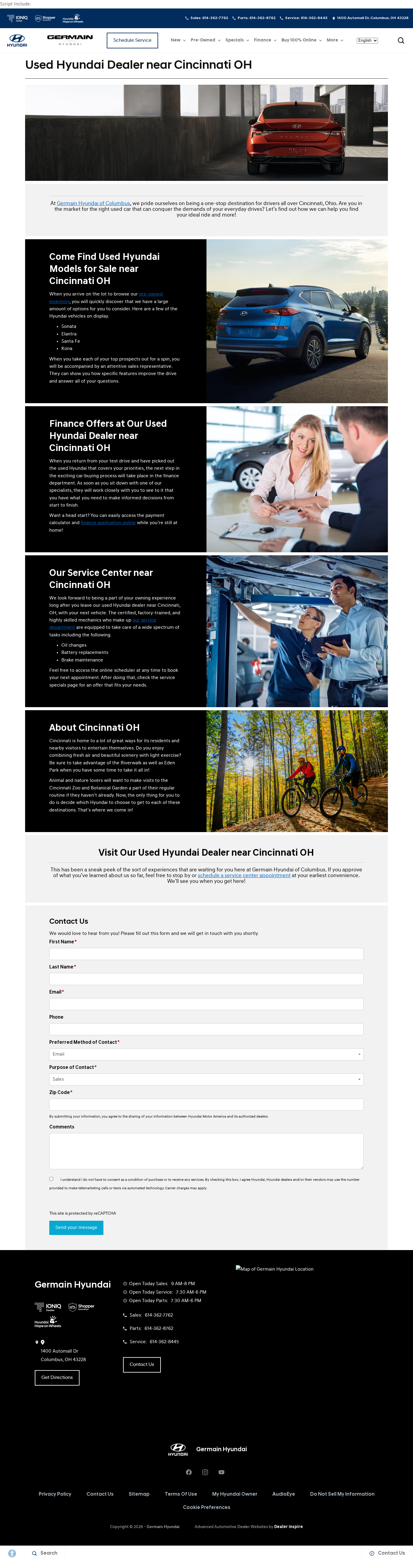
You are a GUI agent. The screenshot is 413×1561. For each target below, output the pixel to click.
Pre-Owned (203, 40)
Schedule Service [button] (132, 40)
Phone (56, 1017)
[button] (401, 40)
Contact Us (100, 1494)
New (175, 40)
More (332, 41)
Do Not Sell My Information (342, 1494)
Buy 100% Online (299, 40)
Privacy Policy (55, 1494)
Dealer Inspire (288, 1527)
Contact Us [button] (142, 1364)
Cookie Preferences (206, 1507)
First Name (63, 942)
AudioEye (283, 1494)
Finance (262, 40)
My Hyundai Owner (234, 1494)
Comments (61, 1127)
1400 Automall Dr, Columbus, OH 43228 (372, 18)
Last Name (62, 967)
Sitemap (139, 1494)
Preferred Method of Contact (84, 1042)
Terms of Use (181, 1494)
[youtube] (221, 1472)
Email (56, 992)
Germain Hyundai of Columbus (93, 204)
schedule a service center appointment (244, 876)
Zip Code (61, 1092)
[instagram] (205, 1472)
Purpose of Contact (73, 1067)
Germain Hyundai (163, 1527)
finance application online (108, 523)
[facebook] (188, 1472)
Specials (235, 40)
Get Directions (57, 1377)
